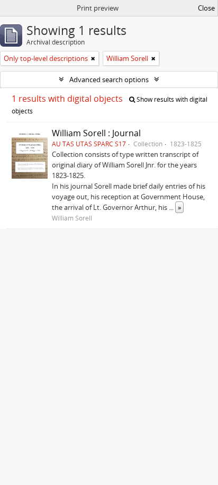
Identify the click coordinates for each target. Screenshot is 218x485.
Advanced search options (109, 79)
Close (206, 8)
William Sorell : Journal (96, 133)
